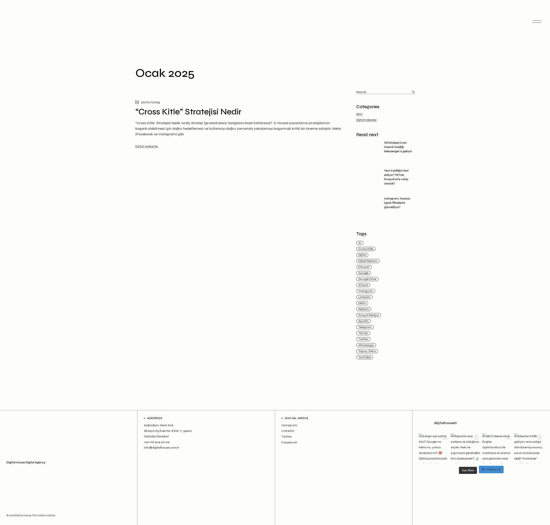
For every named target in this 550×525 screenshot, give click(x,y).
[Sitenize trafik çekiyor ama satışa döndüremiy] (529, 448)
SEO (359, 114)
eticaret (364, 267)
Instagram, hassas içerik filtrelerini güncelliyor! (397, 203)
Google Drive (367, 279)
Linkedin (288, 431)
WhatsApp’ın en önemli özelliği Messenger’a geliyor (398, 147)
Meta (362, 303)
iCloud (363, 285)
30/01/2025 (150, 102)
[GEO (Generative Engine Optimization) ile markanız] (497, 448)
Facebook (289, 442)
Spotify (363, 321)
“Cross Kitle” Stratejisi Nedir (188, 112)
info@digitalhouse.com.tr (161, 447)
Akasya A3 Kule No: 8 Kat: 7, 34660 (168, 431)
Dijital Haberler (146, 146)
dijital (362, 255)
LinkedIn (364, 297)
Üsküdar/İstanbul (156, 436)
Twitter (363, 339)
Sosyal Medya (368, 315)
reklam (363, 309)
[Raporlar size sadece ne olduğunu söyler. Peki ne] (465, 448)
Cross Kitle (365, 249)
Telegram (365, 327)
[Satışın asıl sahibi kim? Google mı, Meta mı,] (434, 448)
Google (363, 273)
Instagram (365, 291)
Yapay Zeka (367, 351)
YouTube (364, 357)
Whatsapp (366, 345)
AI (359, 243)
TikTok (363, 333)
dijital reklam (367, 261)
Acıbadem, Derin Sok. (159, 425)
